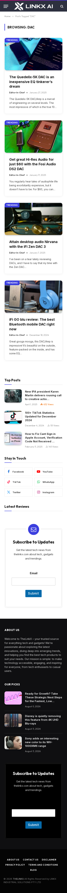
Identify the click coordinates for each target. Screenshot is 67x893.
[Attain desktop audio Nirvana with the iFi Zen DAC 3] (33, 219)
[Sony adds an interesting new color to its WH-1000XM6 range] (13, 743)
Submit (33, 593)
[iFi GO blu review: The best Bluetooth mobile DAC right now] (33, 297)
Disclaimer (49, 859)
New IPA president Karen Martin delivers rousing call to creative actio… (43, 395)
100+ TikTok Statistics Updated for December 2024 (40, 416)
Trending (12, 40)
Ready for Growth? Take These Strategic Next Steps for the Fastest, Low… (43, 697)
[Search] (61, 6)
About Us (13, 859)
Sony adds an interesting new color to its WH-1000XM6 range (41, 742)
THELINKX (18, 878)
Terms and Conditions (43, 864)
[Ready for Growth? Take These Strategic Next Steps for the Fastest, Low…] (13, 698)
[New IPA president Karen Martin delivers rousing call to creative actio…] (13, 396)
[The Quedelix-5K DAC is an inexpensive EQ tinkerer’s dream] (33, 54)
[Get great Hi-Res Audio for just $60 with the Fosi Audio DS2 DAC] (33, 136)
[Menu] (6, 6)
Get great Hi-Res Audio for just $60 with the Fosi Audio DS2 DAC (32, 164)
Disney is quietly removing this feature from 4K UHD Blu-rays (43, 719)
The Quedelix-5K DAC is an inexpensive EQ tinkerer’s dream (31, 82)
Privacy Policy (15, 864)
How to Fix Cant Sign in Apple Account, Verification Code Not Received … (43, 437)
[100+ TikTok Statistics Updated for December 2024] (13, 417)
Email (33, 573)
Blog (33, 870)
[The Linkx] (34, 6)
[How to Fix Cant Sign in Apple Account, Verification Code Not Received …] (13, 438)
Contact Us (30, 859)
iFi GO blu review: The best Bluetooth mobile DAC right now (32, 324)
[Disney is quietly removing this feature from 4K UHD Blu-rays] (13, 720)
